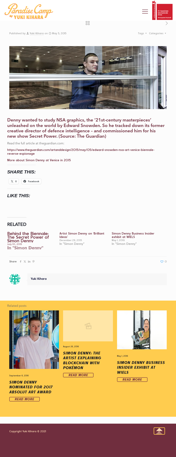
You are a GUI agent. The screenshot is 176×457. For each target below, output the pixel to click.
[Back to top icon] (159, 431)
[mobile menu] (145, 13)
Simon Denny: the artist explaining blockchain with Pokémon (82, 360)
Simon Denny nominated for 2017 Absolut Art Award (31, 387)
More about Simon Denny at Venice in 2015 (39, 160)
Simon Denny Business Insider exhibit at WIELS (133, 235)
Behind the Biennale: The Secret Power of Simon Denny (28, 237)
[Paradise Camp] (28, 11)
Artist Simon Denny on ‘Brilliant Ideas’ (81, 235)
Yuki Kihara (37, 33)
